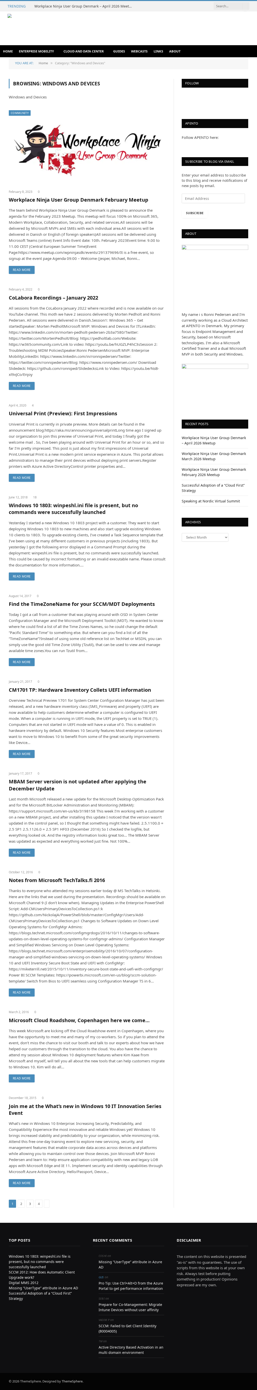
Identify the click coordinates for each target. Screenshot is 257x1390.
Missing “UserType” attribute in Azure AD (43, 1288)
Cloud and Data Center (83, 51)
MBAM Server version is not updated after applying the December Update (77, 785)
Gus (101, 1277)
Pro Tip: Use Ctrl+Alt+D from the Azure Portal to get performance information (131, 1286)
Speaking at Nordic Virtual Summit (211, 501)
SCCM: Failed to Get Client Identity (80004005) (127, 1328)
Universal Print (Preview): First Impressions (63, 413)
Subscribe (195, 213)
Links (158, 51)
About (174, 51)
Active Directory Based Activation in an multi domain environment (131, 1350)
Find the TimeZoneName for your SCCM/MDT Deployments (82, 604)
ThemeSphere (72, 1381)
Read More (22, 270)
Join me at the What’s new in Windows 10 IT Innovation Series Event (85, 1109)
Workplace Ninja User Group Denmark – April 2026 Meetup (84, 6)
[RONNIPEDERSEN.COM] (79, 28)
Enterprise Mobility (36, 51)
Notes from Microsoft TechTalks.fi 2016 (57, 880)
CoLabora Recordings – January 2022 (53, 297)
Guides (119, 51)
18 (35, 497)
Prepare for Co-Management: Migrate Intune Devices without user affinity (130, 1307)
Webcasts (139, 51)
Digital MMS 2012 (23, 1282)
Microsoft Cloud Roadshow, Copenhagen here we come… (79, 1020)
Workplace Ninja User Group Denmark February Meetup (78, 199)
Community (20, 113)
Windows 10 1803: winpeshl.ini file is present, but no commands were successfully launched (73, 508)
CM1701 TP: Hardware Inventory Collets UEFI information (80, 689)
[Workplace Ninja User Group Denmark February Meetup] (87, 147)
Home (8, 51)
